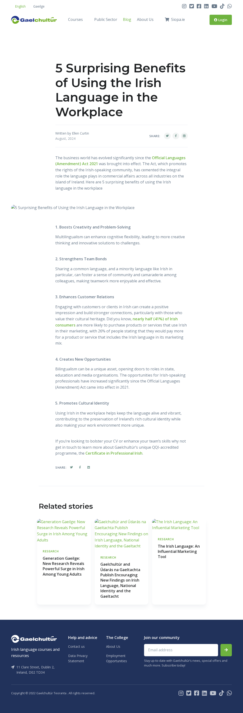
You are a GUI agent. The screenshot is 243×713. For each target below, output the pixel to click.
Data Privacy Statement (78, 658)
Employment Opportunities (116, 658)
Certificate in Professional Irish (113, 453)
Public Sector (105, 19)
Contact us (76, 646)
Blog (127, 19)
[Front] (34, 19)
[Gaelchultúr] (34, 638)
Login (222, 20)
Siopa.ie (178, 19)
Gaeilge (39, 6)
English (20, 6)
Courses (75, 19)
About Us (145, 19)
